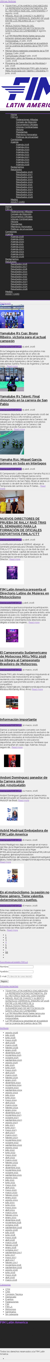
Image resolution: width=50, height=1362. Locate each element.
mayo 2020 (11, 1190)
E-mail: (3, 976)
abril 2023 (10, 1132)
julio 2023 (10, 1125)
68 (6, 952)
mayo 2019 (10, 1207)
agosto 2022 (11, 1147)
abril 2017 (10, 1260)
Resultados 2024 (24, 192)
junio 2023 (10, 1127)
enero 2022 (10, 1165)
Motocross (10, 1309)
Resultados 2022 (24, 187)
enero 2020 (11, 1197)
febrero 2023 (11, 1137)
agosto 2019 (11, 1200)
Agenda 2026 (22, 164)
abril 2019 (10, 1210)
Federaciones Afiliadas (27, 119)
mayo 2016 (10, 1275)
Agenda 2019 (22, 147)
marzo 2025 (11, 1075)
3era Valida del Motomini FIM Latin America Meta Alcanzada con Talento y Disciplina (26, 69)
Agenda (14, 142)
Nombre (4, 966)
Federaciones (12, 1302)
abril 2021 (10, 1187)
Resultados (16, 169)
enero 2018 (10, 1247)
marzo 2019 (11, 1212)
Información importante (18, 719)
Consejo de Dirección (26, 122)
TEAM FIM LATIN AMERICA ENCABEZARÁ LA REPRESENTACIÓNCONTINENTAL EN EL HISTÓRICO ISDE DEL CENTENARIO (26, 8)
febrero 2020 (11, 1195)
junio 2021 (10, 1182)
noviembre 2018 (13, 1222)
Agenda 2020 (22, 149)
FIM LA (14, 117)
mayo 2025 (11, 1070)
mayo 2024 (11, 1100)
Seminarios (10, 1312)
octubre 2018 (11, 1225)
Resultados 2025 (24, 194)
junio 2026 (10, 1037)
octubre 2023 (12, 1117)
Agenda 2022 (22, 154)
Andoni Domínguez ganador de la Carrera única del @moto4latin (23, 781)
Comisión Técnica (14, 1294)
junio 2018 (10, 1235)
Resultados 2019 (24, 179)
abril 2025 (10, 1072)
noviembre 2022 (13, 1140)
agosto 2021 (11, 1177)
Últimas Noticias (8, 1)
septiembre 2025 (13, 1060)
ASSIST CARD (18, 202)
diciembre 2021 (12, 1167)
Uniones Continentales (27, 127)
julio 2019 (10, 1202)
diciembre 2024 (13, 1082)
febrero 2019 (11, 1215)
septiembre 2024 (13, 1090)
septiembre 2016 (13, 1267)
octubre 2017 (11, 1250)
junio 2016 (10, 1272)
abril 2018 (10, 1240)
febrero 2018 (11, 1245)
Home (14, 114)
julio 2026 (10, 1035)
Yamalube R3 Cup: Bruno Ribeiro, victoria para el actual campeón (23, 337)
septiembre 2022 (13, 1145)
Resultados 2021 (24, 184)
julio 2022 (10, 1150)
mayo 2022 (11, 1155)
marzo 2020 (11, 1192)
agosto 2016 (11, 1270)
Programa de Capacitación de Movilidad (25, 63)
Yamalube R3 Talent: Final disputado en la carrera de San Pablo (23, 400)
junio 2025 (10, 1067)
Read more (12, 366)
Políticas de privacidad (27, 137)
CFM (7, 1289)
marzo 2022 (11, 1160)
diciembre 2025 (13, 1052)
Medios (14, 199)
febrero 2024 (11, 1107)
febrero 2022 (11, 1162)
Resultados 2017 (24, 174)
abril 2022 (10, 1157)
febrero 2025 (11, 1077)
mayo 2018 (10, 1237)
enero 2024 (11, 1110)
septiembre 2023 (13, 1120)
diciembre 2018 (12, 1220)
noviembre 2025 (13, 1055)
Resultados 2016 (24, 172)
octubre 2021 (11, 1172)
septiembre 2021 (13, 1175)
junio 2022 (10, 1152)
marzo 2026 (11, 1045)
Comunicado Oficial (15, 56)
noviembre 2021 (13, 1170)
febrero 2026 (11, 1047)
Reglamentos (17, 167)
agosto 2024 (11, 1092)
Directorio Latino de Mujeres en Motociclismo (27, 58)
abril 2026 (10, 1042)
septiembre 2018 (13, 1227)
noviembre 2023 (13, 1115)
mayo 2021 (10, 1185)
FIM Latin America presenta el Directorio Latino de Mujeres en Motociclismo (24, 593)
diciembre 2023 (13, 1112)
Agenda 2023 (22, 157)
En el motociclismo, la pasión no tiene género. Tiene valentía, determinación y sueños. (24, 896)
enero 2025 (10, 1080)
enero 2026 (11, 1050)
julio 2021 (9, 1180)
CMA (7, 1292)
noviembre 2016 (13, 1265)
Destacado (5, 303)
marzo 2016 (11, 1280)
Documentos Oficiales (27, 124)
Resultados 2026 (24, 197)
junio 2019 (10, 1205)
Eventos (9, 1299)
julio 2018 (10, 1232)
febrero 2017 (11, 1262)
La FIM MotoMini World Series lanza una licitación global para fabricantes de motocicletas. (25, 38)
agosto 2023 (11, 1122)
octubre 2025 (12, 1057)
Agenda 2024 (22, 159)
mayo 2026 (11, 1040)
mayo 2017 (10, 1257)
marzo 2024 (11, 1105)
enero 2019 (10, 1217)
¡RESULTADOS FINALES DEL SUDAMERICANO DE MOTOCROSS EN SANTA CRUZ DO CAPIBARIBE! (24, 28)
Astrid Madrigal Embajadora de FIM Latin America (24, 832)
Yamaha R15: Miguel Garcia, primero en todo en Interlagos (23, 461)
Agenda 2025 (22, 162)
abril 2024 (10, 1102)
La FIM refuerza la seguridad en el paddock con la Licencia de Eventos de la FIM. (26, 44)
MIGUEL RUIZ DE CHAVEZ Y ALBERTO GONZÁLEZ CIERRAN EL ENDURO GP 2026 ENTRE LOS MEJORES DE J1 (27, 18)
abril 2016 (10, 1277)
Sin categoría (11, 1314)
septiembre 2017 (13, 1252)
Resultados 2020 (24, 182)
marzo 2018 (11, 1242)
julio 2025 (10, 1065)
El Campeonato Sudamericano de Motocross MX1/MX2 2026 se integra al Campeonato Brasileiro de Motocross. (23, 658)
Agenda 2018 (22, 144)
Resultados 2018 (24, 177)
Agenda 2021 (22, 152)
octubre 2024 (12, 1087)
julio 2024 (10, 1095)
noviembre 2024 (13, 1085)
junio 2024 (10, 1097)
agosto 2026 (11, 1032)
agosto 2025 (11, 1062)
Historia (19, 129)
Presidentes (21, 132)
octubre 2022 (12, 1142)
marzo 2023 (11, 1135)
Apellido (4, 971)
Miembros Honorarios (26, 134)
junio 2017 (10, 1255)
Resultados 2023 (24, 189)
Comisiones (16, 139)
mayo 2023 (11, 1130)
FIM (13, 346)
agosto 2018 (11, 1230)
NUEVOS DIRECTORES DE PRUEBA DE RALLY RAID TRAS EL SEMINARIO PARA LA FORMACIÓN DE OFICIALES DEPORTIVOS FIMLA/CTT (23, 526)
